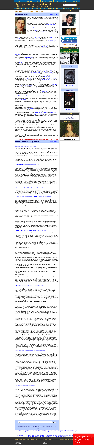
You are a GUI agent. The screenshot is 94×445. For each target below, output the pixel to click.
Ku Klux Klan (55, 435)
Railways (35, 434)
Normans (76, 430)
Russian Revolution (53, 434)
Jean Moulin (54, 84)
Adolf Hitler (68, 435)
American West (17, 431)
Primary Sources (69, 117)
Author (50, 1)
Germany (50, 8)
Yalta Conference (39, 114)
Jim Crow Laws (31, 436)
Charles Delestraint (19, 85)
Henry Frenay (45, 112)
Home (19, 1)
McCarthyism (63, 433)
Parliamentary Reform (28, 434)
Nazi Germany (33, 433)
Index (37, 1)
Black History (75, 8)
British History (37, 430)
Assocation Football (70, 430)
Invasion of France (44, 68)
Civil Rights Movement (56, 433)
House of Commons (34, 285)
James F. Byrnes (19, 250)
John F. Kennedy (69, 12)
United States (48, 431)
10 (72, 118)
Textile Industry (46, 434)
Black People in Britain (32, 431)
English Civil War (59, 431)
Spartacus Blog (66, 434)
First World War (33, 27)
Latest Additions (29, 1)
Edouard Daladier (49, 70)
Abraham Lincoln (53, 436)
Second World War (29, 57)
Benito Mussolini (37, 436)
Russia (57, 8)
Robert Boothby (19, 164)
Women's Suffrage (19, 434)
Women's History (65, 8)
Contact (61, 441)
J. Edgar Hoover (49, 435)
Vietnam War (43, 430)
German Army (44, 31)
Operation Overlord (24, 99)
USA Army (30, 108)
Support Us (75, 1)
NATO (30, 131)
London (44, 71)
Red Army (52, 37)
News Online (18, 443)
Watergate (55, 430)
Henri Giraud (44, 91)
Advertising (17, 442)
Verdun (36, 30)
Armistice (33, 36)
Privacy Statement (19, 441)
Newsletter (65, 1)
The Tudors (31, 430)
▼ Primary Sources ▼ (53, 14)
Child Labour (73, 433)
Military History (49, 430)
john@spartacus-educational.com (32, 139)
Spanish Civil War (48, 433)
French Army (17, 111)
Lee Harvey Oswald (61, 436)
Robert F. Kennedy (35, 435)
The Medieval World (26, 433)
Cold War (53, 431)
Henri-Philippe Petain (50, 24)
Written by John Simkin (48, 439)
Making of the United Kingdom (69, 431)
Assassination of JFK (62, 430)
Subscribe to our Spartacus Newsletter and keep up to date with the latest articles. (37, 427)
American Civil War (40, 433)
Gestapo (38, 87)
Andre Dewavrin (28, 85)
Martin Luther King (62, 435)
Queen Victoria (42, 435)
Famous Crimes (24, 431)
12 (75, 118)
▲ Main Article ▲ (54, 141)
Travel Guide (60, 434)
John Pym (69, 139)
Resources (44, 1)
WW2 (44, 8)
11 (73, 118)
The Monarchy (40, 431)
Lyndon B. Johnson (27, 435)
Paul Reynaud (39, 70)
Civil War (18, 38)
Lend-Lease (35, 196)
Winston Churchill (52, 78)
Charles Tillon (53, 112)
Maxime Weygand (36, 37)
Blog (57, 1)
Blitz (44, 431)
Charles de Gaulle (69, 85)
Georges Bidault (38, 112)
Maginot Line (44, 46)
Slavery (68, 433)
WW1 (37, 8)
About (44, 441)
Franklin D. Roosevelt (28, 78)
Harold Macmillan (19, 285)
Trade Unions (39, 434)
